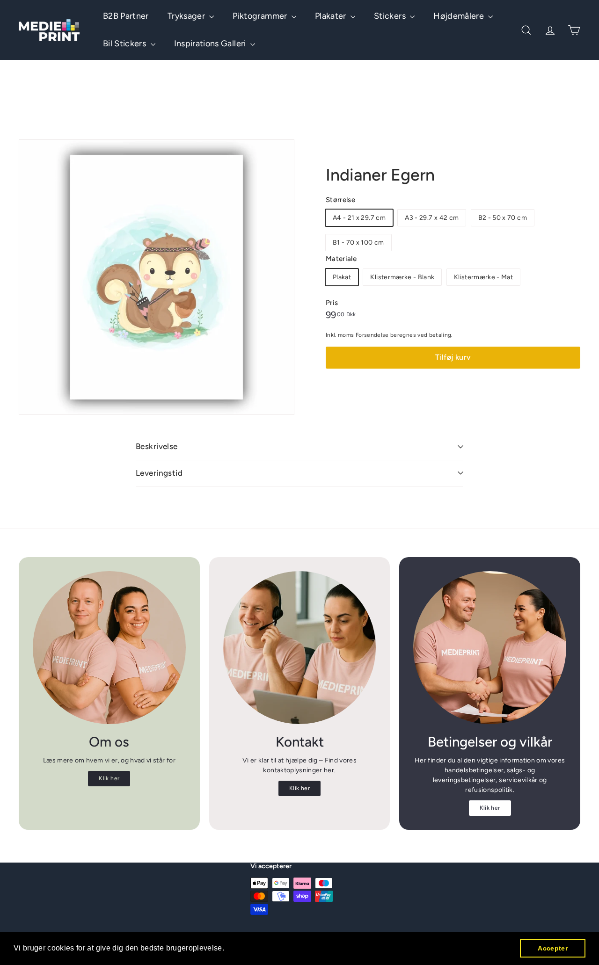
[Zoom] (156, 277)
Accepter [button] (553, 948)
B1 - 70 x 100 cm (358, 243)
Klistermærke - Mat (483, 277)
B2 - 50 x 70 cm (502, 218)
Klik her (109, 778)
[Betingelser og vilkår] (489, 647)
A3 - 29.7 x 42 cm (432, 218)
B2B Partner (126, 16)
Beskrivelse (157, 446)
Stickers (391, 16)
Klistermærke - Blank (402, 277)
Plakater (331, 16)
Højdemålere (459, 16)
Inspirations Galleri (211, 43)
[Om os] (109, 647)
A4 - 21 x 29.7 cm (359, 218)
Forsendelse (372, 335)
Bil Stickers (125, 43)
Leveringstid (159, 473)
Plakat (342, 277)
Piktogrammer (261, 16)
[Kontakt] (299, 647)
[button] (227, 949)
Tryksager (187, 16)
